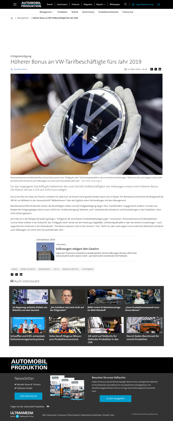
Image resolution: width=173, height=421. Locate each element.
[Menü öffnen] (15, 4)
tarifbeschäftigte (70, 269)
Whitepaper (115, 4)
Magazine (88, 4)
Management (45, 12)
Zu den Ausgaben (115, 398)
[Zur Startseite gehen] (31, 4)
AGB (44, 415)
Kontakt (106, 415)
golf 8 (56, 269)
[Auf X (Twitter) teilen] (156, 69)
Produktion (62, 12)
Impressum (62, 415)
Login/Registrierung (144, 4)
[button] (15, 330)
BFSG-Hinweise (74, 415)
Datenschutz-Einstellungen (91, 415)
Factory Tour (127, 12)
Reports (99, 4)
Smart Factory (88, 12)
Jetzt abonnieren (28, 396)
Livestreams (62, 4)
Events (50, 4)
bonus (15, 269)
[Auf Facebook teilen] (152, 69)
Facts (112, 415)
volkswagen (87, 269)
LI (49, 406)
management (44, 269)
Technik (74, 12)
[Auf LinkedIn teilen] (160, 69)
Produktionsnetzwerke (108, 12)
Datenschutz (52, 415)
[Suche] (125, 4)
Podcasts (76, 4)
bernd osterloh (28, 269)
